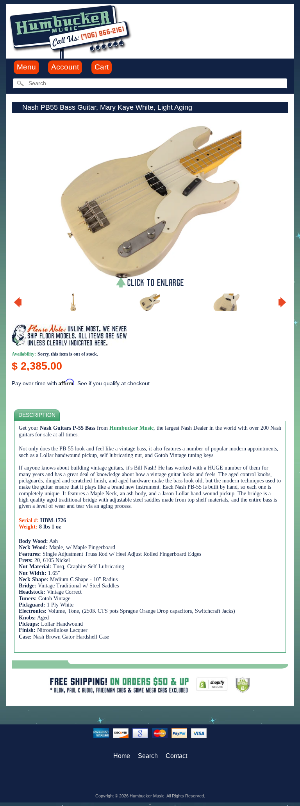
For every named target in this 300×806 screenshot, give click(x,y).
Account (65, 67)
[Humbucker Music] (71, 30)
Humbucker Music (147, 796)
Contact (176, 756)
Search (148, 756)
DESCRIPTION (36, 415)
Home (121, 756)
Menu (26, 67)
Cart (102, 67)
